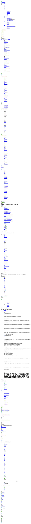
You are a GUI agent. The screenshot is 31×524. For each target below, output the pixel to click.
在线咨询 (7, 18)
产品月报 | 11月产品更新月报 (6, 106)
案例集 (4, 459)
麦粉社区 (4, 21)
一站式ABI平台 (5, 445)
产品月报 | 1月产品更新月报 (6, 105)
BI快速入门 (8, 20)
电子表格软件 (8, 23)
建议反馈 (10, 19)
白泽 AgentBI (8, 22)
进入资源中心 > (2, 205)
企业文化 (4, 469)
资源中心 (4, 6)
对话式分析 (4, 450)
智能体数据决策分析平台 (8, 11)
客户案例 (4, 16)
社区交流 (12, 20)
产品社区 (4, 463)
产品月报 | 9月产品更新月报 (6, 107)
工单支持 (9, 19)
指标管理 (4, 449)
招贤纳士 (4, 472)
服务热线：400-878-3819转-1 (10, 18)
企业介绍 (4, 468)
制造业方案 (4, 454)
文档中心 (10, 20)
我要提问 (7, 19)
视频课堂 (9, 20)
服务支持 (4, 17)
